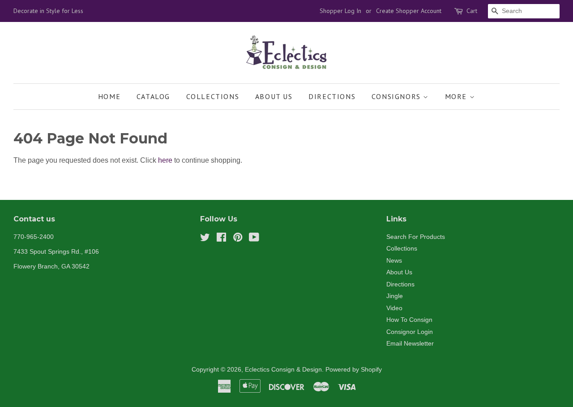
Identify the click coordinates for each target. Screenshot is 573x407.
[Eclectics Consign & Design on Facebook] (221, 239)
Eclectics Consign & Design (283, 369)
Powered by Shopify (353, 369)
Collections (212, 96)
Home (109, 96)
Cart (471, 11)
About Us (274, 96)
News (394, 260)
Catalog (153, 96)
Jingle (394, 296)
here (165, 160)
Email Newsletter (410, 343)
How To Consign (409, 319)
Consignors (397, 96)
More (457, 96)
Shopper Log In (340, 11)
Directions (331, 96)
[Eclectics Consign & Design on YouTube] (254, 239)
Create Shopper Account (408, 11)
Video (394, 308)
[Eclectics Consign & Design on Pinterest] (238, 239)
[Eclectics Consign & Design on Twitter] (205, 239)
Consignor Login (409, 332)
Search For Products (415, 237)
